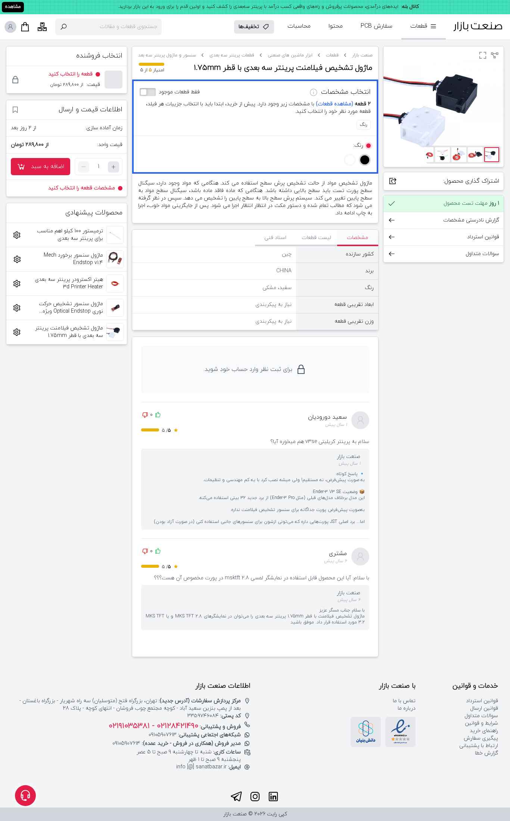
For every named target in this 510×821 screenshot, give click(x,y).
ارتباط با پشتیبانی (478, 745)
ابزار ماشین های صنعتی (290, 55)
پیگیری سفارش (481, 738)
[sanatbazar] (478, 27)
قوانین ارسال (484, 708)
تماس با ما (404, 700)
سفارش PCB (376, 26)
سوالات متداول (481, 715)
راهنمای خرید (484, 730)
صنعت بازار (362, 55)
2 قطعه (343, 104)
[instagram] (255, 796)
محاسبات (299, 26)
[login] (10, 27)
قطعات (332, 55)
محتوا (336, 26)
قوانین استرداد (482, 700)
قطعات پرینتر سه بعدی (231, 55)
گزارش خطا (486, 753)
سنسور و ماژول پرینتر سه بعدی (165, 55)
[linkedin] (273, 796)
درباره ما (407, 708)
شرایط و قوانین (481, 723)
